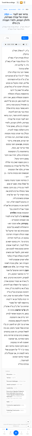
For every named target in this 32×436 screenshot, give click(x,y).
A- (28, 426)
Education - (11, 374)
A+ (28, 421)
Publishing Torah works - (15, 411)
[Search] (17, 2)
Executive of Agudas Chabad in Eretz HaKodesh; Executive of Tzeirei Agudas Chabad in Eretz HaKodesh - (15, 395)
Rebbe (5, 9)
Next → (25, 38)
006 (19, 9)
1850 (27, 9)
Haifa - (10, 402)
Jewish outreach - (14, 384)
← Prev (7, 38)
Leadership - (12, 388)
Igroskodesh (12, 9)
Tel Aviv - (11, 378)
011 (23, 9)
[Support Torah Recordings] (21, 2)
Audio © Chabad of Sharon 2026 (12, 424)
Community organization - (15, 406)
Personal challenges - (16, 381)
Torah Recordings (8, 2)
